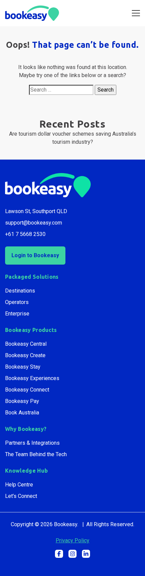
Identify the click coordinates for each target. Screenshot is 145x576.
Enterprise (17, 313)
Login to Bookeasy (35, 255)
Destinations (20, 290)
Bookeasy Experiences (32, 378)
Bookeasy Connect (27, 389)
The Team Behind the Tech (36, 454)
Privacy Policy (72, 540)
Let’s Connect (21, 496)
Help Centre (19, 484)
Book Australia (22, 412)
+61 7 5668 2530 (25, 234)
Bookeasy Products (31, 330)
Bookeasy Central (26, 344)
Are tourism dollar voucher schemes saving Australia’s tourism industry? (72, 138)
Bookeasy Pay (22, 401)
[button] (59, 554)
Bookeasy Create (25, 355)
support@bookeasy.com (33, 222)
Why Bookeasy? (26, 429)
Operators (17, 302)
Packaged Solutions (32, 277)
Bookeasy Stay (22, 367)
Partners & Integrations (32, 443)
